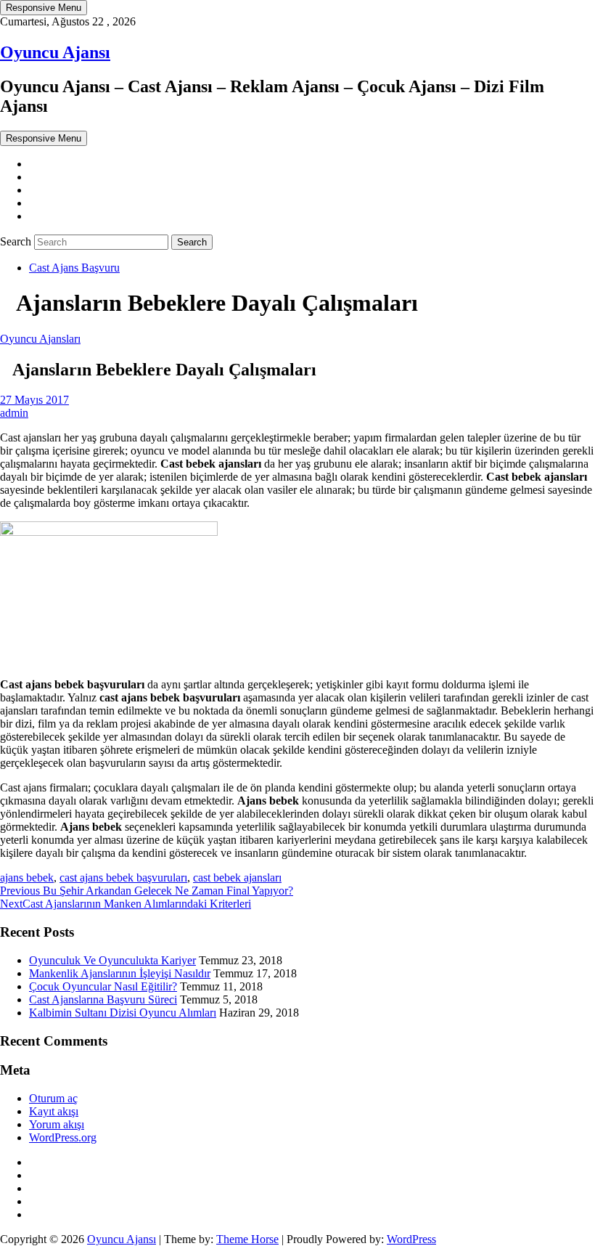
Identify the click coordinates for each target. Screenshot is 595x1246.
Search (17, 241)
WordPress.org (63, 1137)
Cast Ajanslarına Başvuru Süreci (103, 999)
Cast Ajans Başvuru (74, 267)
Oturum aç (53, 1098)
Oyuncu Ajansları (40, 339)
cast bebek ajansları (237, 877)
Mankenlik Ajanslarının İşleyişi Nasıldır (119, 973)
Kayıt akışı (53, 1111)
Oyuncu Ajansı (55, 52)
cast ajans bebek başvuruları (123, 877)
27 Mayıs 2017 (34, 400)
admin (14, 413)
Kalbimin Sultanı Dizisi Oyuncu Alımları (122, 1012)
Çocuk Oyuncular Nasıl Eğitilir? (103, 986)
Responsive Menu (43, 7)
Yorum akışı (56, 1124)
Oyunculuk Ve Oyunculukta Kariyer (112, 960)
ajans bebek (27, 877)
